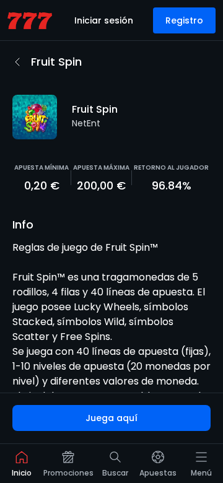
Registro (184, 20)
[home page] (29, 20)
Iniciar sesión (103, 20)
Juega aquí (111, 418)
